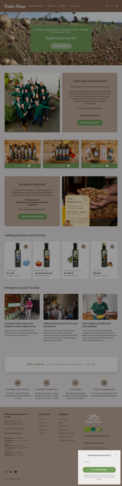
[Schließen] (116, 454)
